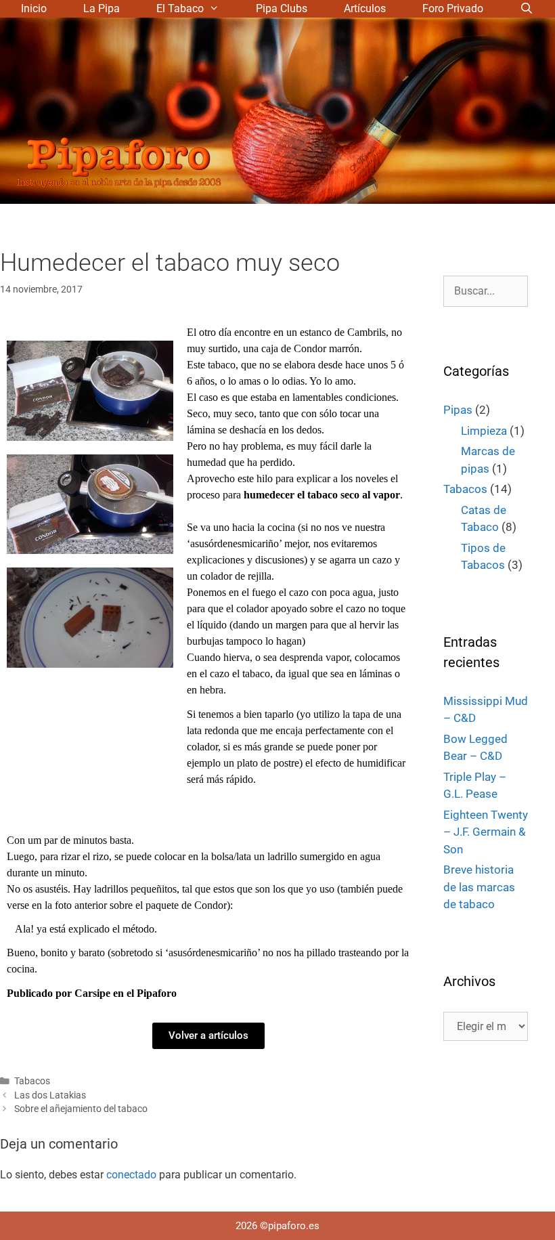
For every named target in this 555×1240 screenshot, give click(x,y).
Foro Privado (452, 8)
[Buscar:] (485, 290)
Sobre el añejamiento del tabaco (81, 1108)
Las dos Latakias (50, 1095)
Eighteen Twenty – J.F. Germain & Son (485, 832)
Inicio (34, 8)
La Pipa (101, 8)
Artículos (365, 8)
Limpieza (484, 430)
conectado (131, 1174)
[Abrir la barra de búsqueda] (527, 9)
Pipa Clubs (281, 8)
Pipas (457, 409)
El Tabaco (180, 8)
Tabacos (32, 1080)
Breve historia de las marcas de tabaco (479, 887)
